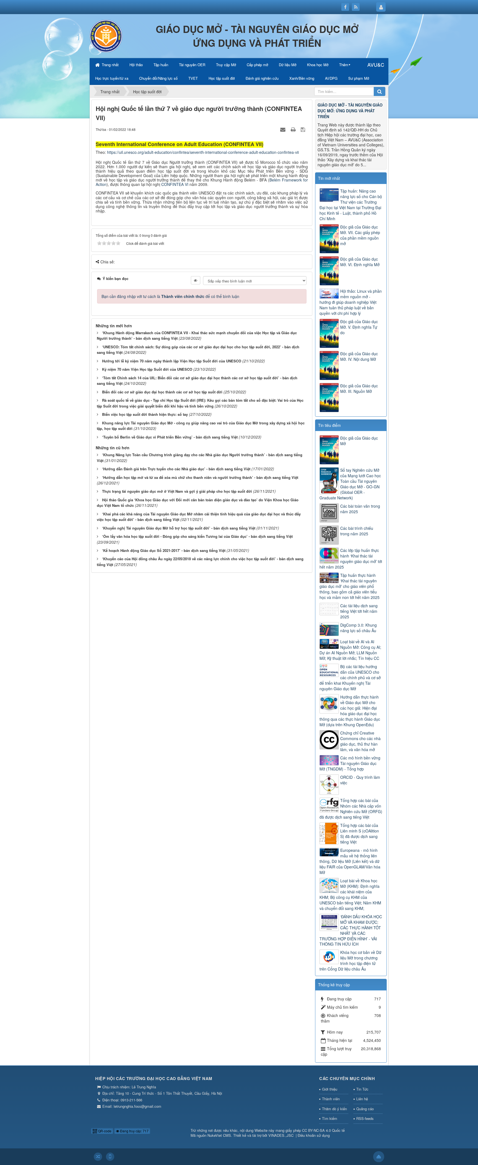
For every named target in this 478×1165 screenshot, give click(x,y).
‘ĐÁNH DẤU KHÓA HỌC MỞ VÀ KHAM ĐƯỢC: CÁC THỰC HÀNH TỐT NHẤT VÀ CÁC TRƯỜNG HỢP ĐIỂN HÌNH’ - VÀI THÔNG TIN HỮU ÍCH (350, 930)
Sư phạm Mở (358, 78)
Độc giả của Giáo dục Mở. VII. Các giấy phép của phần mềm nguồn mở (360, 235)
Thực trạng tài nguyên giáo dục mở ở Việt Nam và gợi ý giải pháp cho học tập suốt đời (177, 491)
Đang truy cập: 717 (134, 1130)
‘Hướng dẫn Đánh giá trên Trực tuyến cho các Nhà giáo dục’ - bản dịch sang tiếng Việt (176, 468)
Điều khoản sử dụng (314, 1135)
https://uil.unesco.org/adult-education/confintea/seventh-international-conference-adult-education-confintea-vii (203, 152)
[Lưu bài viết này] (303, 129)
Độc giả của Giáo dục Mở (359, 440)
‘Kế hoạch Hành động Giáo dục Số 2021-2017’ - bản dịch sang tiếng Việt (163, 550)
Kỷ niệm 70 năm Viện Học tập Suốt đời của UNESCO (147, 369)
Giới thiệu (329, 1089)
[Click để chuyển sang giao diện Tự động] (98, 1157)
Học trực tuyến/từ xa (111, 78)
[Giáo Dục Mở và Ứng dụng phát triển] (106, 35)
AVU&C (375, 64)
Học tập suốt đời (222, 78)
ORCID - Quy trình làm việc (360, 779)
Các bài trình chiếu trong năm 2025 (356, 530)
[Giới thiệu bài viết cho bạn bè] (283, 129)
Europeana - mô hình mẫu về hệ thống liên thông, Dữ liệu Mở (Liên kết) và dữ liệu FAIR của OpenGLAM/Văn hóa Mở (349, 861)
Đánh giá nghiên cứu (262, 78)
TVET (193, 78)
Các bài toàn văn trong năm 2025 (360, 508)
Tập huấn (161, 64)
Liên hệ (362, 1098)
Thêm (343, 64)
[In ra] (294, 129)
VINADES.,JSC (280, 1135)
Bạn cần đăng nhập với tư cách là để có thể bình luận (170, 296)
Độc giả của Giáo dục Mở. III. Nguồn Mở (359, 388)
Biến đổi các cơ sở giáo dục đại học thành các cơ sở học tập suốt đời (162, 392)
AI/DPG (331, 78)
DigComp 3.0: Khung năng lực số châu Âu (358, 627)
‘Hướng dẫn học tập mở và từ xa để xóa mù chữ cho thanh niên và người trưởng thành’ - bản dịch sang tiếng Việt (200, 477)
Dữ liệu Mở (287, 64)
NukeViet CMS (219, 1135)
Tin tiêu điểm (329, 425)
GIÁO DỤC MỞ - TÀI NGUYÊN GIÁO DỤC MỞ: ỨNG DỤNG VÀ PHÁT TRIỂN (350, 110)
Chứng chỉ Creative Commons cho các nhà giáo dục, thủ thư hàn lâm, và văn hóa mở (360, 741)
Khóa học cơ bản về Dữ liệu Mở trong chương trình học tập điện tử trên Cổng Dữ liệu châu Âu (350, 960)
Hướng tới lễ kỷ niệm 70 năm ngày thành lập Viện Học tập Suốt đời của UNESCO (171, 361)
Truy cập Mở (226, 64)
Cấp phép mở (257, 64)
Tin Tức (362, 1089)
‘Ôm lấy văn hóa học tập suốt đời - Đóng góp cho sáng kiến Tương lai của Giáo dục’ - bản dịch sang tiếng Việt (197, 536)
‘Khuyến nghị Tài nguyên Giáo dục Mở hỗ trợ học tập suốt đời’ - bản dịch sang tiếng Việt (178, 528)
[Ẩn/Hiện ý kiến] (195, 280)
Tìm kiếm (329, 1118)
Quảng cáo (365, 1108)
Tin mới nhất (329, 178)
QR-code (104, 1130)
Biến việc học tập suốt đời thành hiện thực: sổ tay (145, 414)
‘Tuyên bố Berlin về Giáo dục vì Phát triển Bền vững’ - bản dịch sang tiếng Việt (170, 437)
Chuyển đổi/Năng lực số (158, 78)
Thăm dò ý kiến (334, 1108)
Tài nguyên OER (192, 64)
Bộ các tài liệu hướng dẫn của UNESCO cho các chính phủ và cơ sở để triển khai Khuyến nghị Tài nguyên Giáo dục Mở (350, 677)
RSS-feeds (365, 1118)
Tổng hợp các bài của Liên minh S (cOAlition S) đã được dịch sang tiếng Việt (359, 833)
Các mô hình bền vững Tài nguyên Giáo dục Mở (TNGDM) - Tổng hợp (349, 763)
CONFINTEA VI (174, 184)
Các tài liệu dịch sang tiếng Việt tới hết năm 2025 (359, 611)
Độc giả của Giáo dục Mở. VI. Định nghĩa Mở (360, 261)
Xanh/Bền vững (301, 78)
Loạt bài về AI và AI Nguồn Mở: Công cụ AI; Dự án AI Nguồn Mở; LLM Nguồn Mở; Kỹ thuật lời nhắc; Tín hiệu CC (350, 650)
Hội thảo (136, 64)
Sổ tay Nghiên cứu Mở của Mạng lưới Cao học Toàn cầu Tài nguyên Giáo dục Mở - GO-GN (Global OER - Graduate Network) (350, 483)
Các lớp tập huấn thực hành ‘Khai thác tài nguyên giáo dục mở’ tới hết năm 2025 (350, 559)
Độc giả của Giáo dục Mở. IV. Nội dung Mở (359, 356)
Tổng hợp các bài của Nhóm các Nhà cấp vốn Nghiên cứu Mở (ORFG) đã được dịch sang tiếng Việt (350, 809)
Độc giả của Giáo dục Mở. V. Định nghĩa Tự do (359, 327)
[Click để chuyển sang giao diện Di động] (110, 1157)
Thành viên (331, 1098)
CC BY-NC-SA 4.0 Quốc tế (323, 1130)
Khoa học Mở (317, 64)
